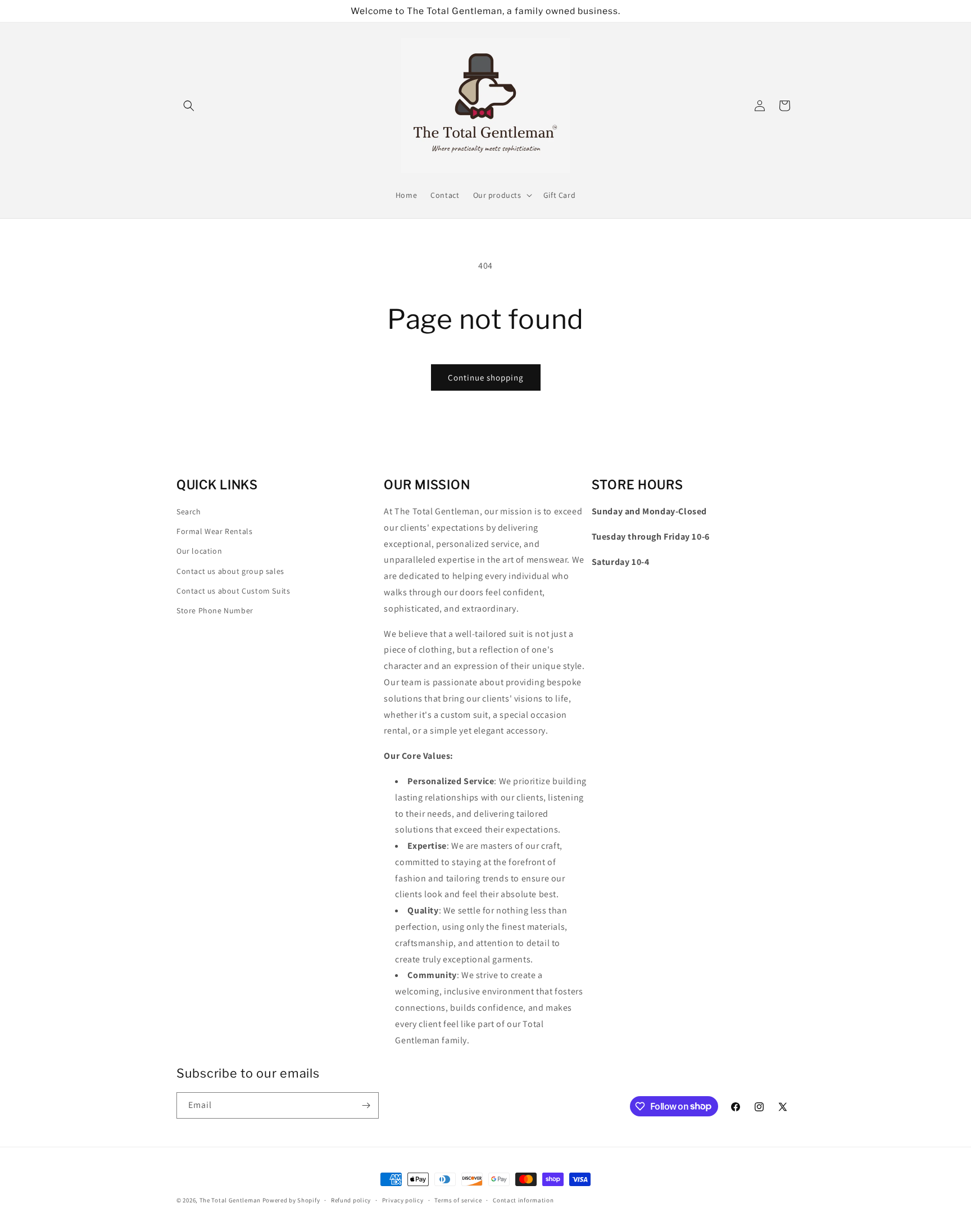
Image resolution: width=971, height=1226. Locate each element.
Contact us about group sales (230, 571)
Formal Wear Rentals (214, 531)
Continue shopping (486, 377)
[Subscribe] (365, 1105)
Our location (199, 551)
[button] (188, 105)
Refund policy (351, 1200)
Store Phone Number (214, 610)
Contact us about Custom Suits (233, 591)
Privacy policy (403, 1200)
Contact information (523, 1200)
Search (188, 511)
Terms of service (458, 1200)
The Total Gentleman (230, 1200)
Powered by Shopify (291, 1200)
